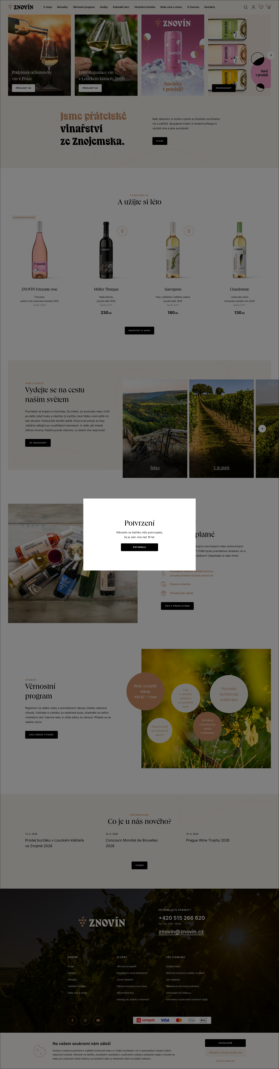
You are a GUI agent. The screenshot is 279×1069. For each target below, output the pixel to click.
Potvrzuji (139, 547)
